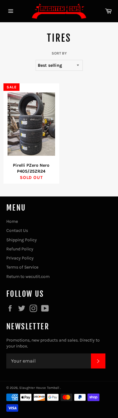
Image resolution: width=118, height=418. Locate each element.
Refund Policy (19, 249)
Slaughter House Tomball (39, 388)
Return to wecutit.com (28, 276)
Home (12, 221)
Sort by (59, 53)
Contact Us (17, 230)
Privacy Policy (20, 258)
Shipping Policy (21, 240)
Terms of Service (22, 267)
